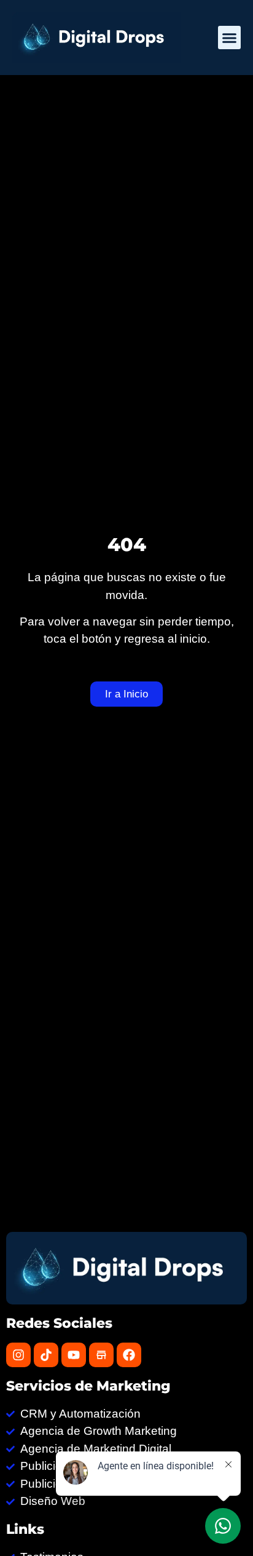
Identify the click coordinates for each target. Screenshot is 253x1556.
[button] (229, 37)
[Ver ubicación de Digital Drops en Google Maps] (101, 1355)
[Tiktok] (46, 1355)
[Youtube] (73, 1355)
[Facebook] (129, 1355)
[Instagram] (18, 1355)
